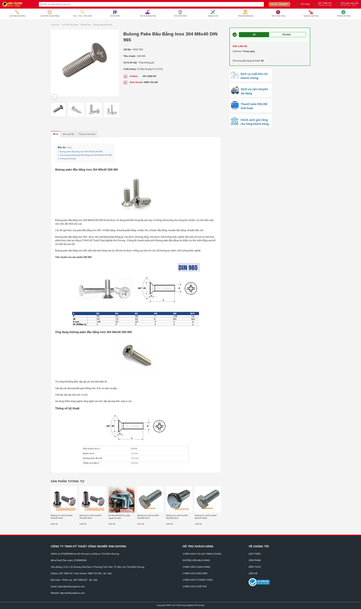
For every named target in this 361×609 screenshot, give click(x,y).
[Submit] (266, 4)
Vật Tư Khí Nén (180, 16)
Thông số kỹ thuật (87, 134)
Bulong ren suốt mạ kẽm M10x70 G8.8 (206, 516)
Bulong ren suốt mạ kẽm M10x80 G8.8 (148, 516)
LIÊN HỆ (253, 573)
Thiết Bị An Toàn (344, 16)
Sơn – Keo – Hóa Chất (82, 16)
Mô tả (55, 134)
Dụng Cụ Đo (213, 16)
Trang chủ (55, 25)
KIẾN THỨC (255, 567)
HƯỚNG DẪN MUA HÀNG (196, 560)
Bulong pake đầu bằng (103, 25)
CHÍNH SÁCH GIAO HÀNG (196, 567)
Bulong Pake (86, 25)
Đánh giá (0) (68, 134)
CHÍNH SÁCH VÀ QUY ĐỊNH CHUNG (202, 554)
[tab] (55, 134)
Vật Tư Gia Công (278, 16)
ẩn (69, 147)
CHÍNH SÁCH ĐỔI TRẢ (195, 586)
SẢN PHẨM (255, 560)
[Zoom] (54, 97)
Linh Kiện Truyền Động (50, 16)
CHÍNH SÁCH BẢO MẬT (195, 573)
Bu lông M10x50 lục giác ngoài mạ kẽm (119, 516)
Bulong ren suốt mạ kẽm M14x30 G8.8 (62, 516)
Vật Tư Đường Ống (148, 16)
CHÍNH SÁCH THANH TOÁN (198, 580)
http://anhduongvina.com (72, 593)
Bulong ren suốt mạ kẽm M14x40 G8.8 (90, 516)
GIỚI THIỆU (255, 554)
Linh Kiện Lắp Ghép (17, 16)
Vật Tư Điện (115, 16)
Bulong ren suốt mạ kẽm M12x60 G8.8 (177, 516)
